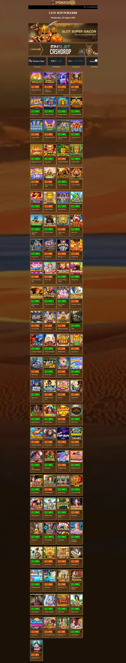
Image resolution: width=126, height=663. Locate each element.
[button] (96, 60)
